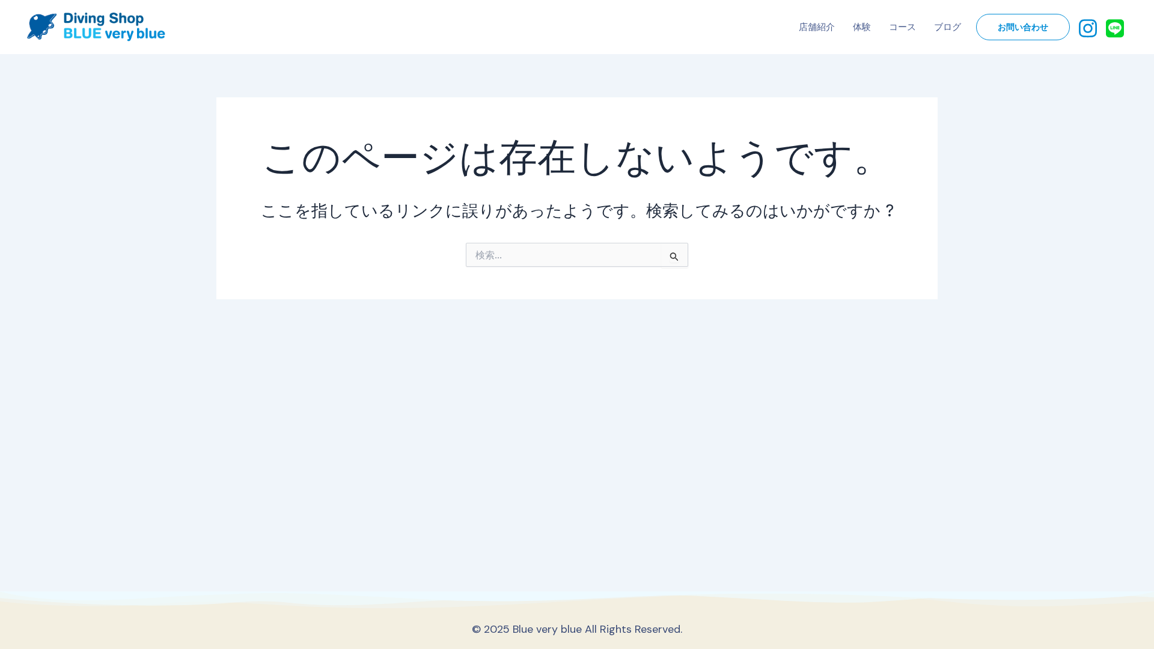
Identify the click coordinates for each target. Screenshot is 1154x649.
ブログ (947, 27)
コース (902, 27)
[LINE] (1115, 27)
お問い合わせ (1023, 27)
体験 (862, 27)
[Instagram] (1088, 27)
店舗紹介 (817, 27)
